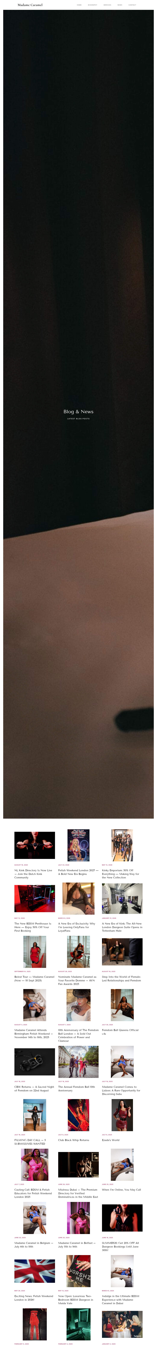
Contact (132, 5)
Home (79, 5)
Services (107, 5)
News (120, 5)
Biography (92, 5)
